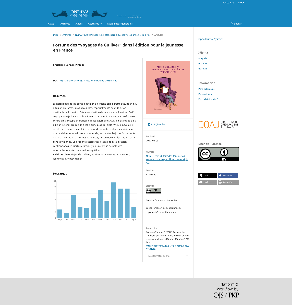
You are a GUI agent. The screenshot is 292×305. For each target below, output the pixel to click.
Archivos (65, 23)
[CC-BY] (218, 160)
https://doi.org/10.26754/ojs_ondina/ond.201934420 (88, 80)
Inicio (55, 34)
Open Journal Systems (210, 39)
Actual (51, 23)
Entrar (241, 2)
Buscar (237, 23)
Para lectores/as (206, 88)
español (202, 63)
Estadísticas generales (120, 23)
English (202, 58)
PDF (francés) (158, 124)
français (203, 68)
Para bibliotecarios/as (209, 99)
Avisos (79, 23)
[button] (207, 175)
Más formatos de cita (158, 255)
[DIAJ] (218, 129)
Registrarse (228, 2)
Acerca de (94, 23)
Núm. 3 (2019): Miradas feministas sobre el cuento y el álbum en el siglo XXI (112, 34)
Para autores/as (206, 93)
